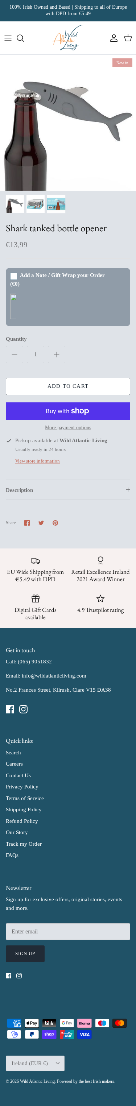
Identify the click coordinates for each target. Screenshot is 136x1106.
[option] (68, 123)
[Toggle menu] (8, 38)
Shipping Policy (24, 809)
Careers (14, 764)
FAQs (12, 855)
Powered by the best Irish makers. (86, 1081)
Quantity (16, 339)
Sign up (25, 953)
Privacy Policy (22, 787)
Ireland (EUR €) (30, 1063)
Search (13, 752)
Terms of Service (25, 798)
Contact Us (18, 775)
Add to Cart (68, 386)
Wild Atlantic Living (37, 1081)
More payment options (68, 427)
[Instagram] (23, 709)
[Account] (112, 38)
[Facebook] (10, 709)
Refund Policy (22, 821)
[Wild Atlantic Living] (68, 38)
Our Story (17, 832)
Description (19, 490)
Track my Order (24, 844)
